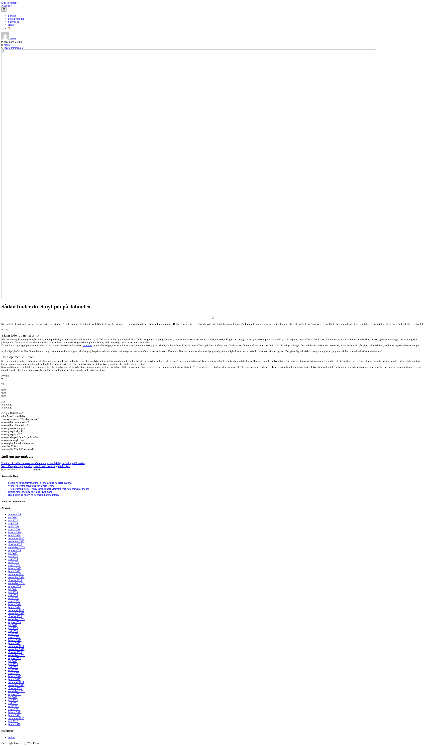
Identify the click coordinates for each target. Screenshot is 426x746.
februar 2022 (14, 676)
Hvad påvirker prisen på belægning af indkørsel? (33, 494)
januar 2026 (14, 535)
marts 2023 (14, 637)
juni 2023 (13, 628)
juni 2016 (13, 721)
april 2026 (13, 526)
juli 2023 (12, 625)
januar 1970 (14, 724)
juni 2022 (13, 664)
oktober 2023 (15, 616)
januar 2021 (14, 715)
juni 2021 (13, 700)
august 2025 (14, 550)
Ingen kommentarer (14, 47)
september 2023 (16, 619)
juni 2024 (13, 592)
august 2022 (14, 658)
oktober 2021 (15, 688)
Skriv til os (13, 21)
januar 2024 (14, 607)
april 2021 (13, 706)
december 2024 (16, 574)
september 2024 (16, 583)
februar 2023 (14, 640)
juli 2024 (12, 589)
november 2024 (16, 577)
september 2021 (16, 691)
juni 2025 (13, 556)
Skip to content (9, 2)
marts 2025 (14, 565)
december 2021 (16, 682)
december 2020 (16, 718)
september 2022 (16, 655)
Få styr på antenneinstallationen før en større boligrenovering (40, 482)
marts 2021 (14, 709)
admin (12, 38)
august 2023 (14, 622)
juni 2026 (13, 520)
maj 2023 (13, 631)
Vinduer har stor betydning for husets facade (31, 485)
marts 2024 (14, 601)
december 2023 (16, 610)
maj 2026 (13, 523)
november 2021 (16, 685)
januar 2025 (14, 571)
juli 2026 (12, 517)
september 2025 (16, 547)
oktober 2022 (15, 652)
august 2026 (14, 514)
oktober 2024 (15, 580)
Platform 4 (6, 5)
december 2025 (16, 538)
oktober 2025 (15, 544)
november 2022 (16, 649)
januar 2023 (14, 643)
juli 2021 (12, 697)
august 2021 (14, 694)
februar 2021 (14, 712)
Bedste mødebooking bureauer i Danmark (30, 491)
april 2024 (13, 598)
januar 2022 (14, 679)
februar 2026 (14, 532)
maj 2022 (13, 667)
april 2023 (13, 634)
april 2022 (13, 670)
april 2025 (13, 562)
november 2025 (16, 541)
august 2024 (14, 586)
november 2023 (16, 613)
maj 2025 (13, 559)
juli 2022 (12, 661)
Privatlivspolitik (16, 18)
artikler (11, 24)
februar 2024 (14, 604)
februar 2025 (14, 568)
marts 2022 (14, 673)
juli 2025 (12, 553)
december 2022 (16, 646)
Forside (12, 15)
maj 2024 (13, 595)
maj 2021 (13, 703)
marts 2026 (14, 529)
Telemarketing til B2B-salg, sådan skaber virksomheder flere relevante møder (48, 488)
